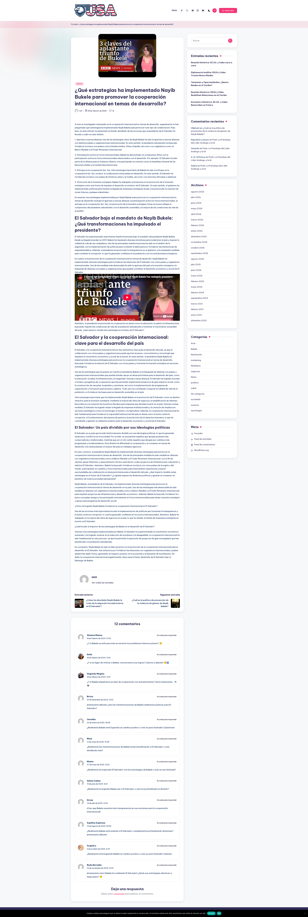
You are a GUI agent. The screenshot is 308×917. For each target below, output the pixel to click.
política (195, 382)
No (219, 913)
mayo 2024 (196, 286)
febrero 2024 (197, 292)
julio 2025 (196, 264)
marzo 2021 (197, 303)
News (193, 377)
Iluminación (196, 354)
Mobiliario (196, 365)
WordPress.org (201, 450)
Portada (74, 24)
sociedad (195, 399)
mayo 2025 (196, 275)
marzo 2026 (197, 219)
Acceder (198, 433)
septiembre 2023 (199, 298)
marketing (196, 360)
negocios (195, 371)
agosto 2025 (197, 258)
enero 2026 (196, 230)
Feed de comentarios (204, 444)
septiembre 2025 (199, 253)
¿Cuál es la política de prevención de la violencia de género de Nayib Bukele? (210, 131)
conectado (119, 893)
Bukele (79, 84)
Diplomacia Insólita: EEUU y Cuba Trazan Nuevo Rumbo (208, 74)
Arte (193, 343)
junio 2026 (196, 202)
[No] (305, 913)
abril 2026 (196, 214)
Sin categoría (197, 393)
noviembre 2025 (199, 242)
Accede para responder (167, 635)
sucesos (195, 405)
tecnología (196, 410)
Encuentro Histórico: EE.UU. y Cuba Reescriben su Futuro (209, 103)
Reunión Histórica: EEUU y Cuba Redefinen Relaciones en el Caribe (209, 93)
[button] (228, 10)
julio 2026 (196, 197)
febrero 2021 (197, 309)
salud (193, 388)
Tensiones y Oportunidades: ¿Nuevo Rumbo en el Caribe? (209, 84)
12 (113, 111)
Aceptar (211, 913)
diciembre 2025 (199, 236)
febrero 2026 (197, 225)
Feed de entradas (203, 439)
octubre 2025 (198, 247)
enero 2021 (196, 314)
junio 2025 (196, 270)
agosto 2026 (197, 191)
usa (94, 577)
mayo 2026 (196, 208)
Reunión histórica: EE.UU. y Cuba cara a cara (211, 64)
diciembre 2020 (199, 320)
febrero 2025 (197, 281)
